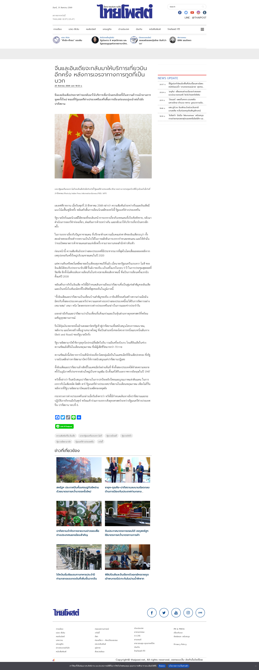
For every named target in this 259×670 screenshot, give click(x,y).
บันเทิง (139, 29)
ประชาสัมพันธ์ (100, 644)
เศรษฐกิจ (107, 29)
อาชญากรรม (139, 632)
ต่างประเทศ (123, 29)
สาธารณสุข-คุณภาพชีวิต (144, 643)
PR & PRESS (179, 629)
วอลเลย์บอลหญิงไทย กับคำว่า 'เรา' (152, 42)
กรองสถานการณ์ (102, 629)
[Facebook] (180, 12)
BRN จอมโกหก (184, 40)
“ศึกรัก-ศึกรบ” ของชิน (71, 40)
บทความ (59, 640)
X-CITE (137, 635)
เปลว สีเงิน (74, 29)
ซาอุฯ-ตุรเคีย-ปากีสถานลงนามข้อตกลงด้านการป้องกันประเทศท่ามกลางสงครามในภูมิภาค (127, 491)
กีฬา (96, 636)
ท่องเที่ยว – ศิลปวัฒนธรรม (106, 640)
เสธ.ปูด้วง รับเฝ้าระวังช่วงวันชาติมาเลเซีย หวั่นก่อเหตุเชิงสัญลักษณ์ (185, 109)
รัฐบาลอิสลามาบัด (63, 441)
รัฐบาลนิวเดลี (111, 435)
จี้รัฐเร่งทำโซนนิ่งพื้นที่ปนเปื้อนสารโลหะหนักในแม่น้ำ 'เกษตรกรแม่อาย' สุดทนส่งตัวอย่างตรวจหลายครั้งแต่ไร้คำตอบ (186, 85)
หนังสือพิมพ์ (155, 29)
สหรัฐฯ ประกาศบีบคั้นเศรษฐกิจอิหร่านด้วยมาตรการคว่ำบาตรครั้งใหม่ (77, 489)
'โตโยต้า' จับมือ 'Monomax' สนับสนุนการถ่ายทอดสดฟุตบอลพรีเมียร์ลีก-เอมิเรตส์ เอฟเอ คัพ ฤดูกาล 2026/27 (187, 117)
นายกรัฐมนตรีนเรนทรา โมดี (91, 435)
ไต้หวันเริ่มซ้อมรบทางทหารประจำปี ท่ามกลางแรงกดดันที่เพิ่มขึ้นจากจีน (76, 576)
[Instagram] (198, 12)
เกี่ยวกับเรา (178, 632)
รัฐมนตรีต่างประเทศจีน (84, 441)
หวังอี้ (100, 441)
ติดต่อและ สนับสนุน (182, 636)
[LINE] (200, 612)
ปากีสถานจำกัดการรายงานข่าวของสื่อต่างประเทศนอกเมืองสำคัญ (77, 533)
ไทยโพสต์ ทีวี (174, 29)
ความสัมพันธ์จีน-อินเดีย (65, 435)
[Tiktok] (205, 12)
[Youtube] (192, 12)
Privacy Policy (180, 644)
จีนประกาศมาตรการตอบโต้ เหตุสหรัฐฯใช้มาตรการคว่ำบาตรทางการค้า (126, 533)
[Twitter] (186, 12)
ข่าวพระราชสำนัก (63, 647)
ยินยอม (162, 666)
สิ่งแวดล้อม (99, 651)
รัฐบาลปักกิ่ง (126, 435)
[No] (255, 666)
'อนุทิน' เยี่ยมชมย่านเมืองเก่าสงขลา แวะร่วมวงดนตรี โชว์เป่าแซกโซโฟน (185, 93)
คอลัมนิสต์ (91, 29)
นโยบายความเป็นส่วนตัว (178, 666)
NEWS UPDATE (168, 78)
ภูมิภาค (98, 647)
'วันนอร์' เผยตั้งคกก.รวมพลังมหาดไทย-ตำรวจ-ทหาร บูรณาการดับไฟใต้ (186, 101)
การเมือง (57, 29)
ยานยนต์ (137, 639)
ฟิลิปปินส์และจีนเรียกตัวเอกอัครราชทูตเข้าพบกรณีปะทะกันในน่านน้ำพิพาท (127, 576)
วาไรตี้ (97, 632)
